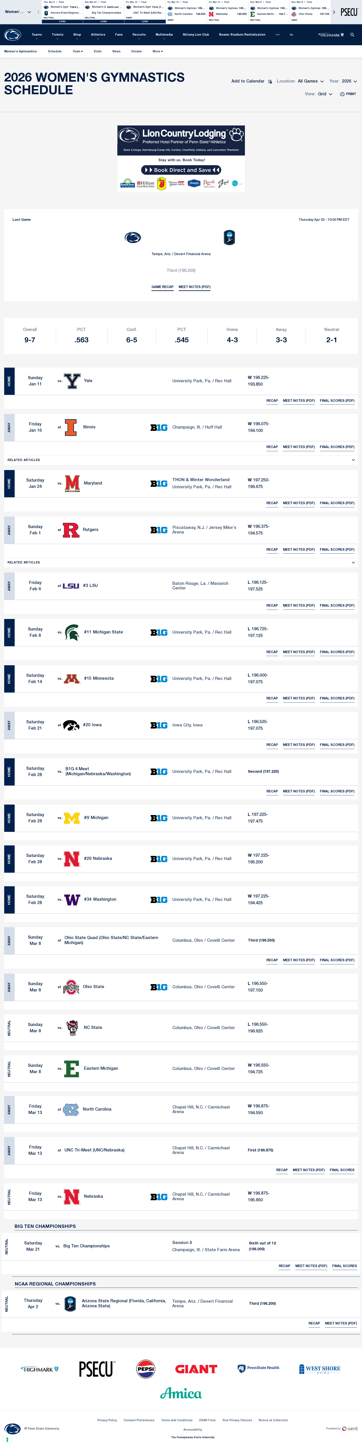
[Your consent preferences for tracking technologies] (7, 1440)
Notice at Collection (273, 1420)
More (156, 51)
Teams (37, 35)
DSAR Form (207, 1420)
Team (76, 51)
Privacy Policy (107, 1420)
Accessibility (193, 1429)
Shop (77, 35)
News (116, 51)
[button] (334, 12)
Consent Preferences (139, 1420)
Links (62, 21)
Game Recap (162, 287)
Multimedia (164, 35)
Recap (272, 400)
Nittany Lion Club (196, 35)
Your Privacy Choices (237, 1420)
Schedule (55, 51)
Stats (98, 51)
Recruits (139, 35)
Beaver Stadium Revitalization (242, 35)
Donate (136, 52)
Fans (119, 35)
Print (351, 94)
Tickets (57, 35)
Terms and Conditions (177, 1420)
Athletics (98, 35)
